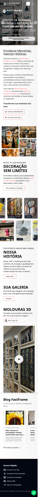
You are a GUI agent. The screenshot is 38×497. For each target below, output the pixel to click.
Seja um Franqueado (14, 485)
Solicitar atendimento (15, 112)
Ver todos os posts (10, 447)
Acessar (8, 299)
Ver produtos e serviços (14, 188)
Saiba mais (10, 276)
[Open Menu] (28, 4)
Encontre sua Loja (13, 470)
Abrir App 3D (12, 320)
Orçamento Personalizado (16, 474)
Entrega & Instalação (14, 477)
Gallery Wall (11, 481)
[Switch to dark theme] (33, 4)
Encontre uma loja (14, 117)
